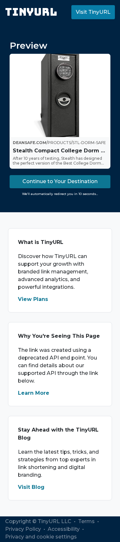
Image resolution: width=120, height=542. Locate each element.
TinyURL (31, 12)
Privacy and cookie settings (41, 537)
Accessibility (64, 529)
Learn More (33, 393)
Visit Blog (31, 487)
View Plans (33, 299)
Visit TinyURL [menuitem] (93, 12)
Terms (87, 521)
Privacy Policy (23, 529)
